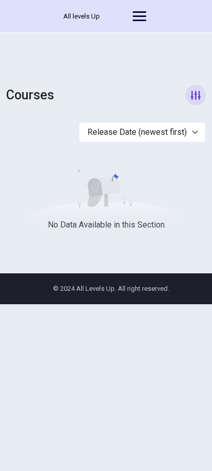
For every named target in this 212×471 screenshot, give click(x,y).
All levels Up (81, 16)
